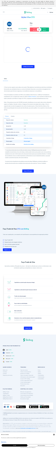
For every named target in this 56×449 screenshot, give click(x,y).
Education (22, 385)
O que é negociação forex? (26, 380)
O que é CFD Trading (25, 378)
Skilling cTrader (6, 395)
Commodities (41, 375)
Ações (39, 371)
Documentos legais (24, 398)
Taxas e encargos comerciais (26, 375)
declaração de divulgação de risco (28, 428)
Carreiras (5, 371)
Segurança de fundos (7, 375)
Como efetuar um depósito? (26, 393)
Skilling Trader (6, 391)
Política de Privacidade (25, 397)
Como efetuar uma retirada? (26, 395)
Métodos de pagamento (25, 391)
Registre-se (7, 249)
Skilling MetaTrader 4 (7, 397)
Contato (5, 373)
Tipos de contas (24, 370)
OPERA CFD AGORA (28, 66)
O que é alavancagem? (25, 382)
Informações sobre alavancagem (27, 377)
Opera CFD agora (28, 171)
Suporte (44, 8)
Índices (39, 373)
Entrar (51, 12)
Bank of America (32, 96)
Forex (39, 370)
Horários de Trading (24, 373)
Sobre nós (5, 370)
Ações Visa (28, 328)
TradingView (6, 393)
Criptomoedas (41, 377)
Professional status (24, 384)
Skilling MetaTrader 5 (7, 398)
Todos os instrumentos (25, 371)
